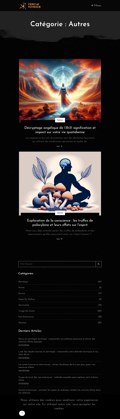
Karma (60, 293)
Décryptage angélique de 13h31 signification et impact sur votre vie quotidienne (60, 130)
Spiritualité (60, 305)
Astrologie (60, 282)
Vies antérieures (60, 317)
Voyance (60, 323)
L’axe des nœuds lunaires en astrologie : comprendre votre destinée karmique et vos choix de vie (58, 353)
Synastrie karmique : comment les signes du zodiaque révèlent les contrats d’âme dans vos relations (59, 391)
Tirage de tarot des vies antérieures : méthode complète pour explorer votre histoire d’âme (58, 378)
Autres (60, 120)
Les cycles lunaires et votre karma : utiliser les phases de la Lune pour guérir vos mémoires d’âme (56, 366)
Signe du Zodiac (60, 299)
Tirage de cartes (60, 311)
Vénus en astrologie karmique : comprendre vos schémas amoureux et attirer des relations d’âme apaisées (56, 340)
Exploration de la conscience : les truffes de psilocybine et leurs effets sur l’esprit (60, 223)
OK (22, 413)
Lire (58, 146)
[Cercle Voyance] (30, 5)
